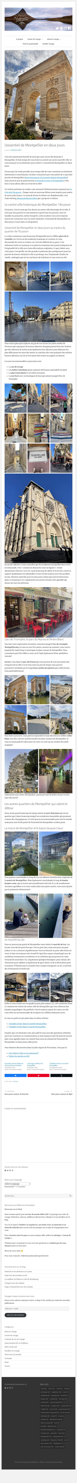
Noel (56, 1423)
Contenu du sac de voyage (15, 1339)
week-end (59, 1447)
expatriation (66, 1406)
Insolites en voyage (12, 1351)
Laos (61, 1416)
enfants (44, 1402)
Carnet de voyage (34, 39)
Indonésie (45, 1416)
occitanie (61, 1430)
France (53, 1409)
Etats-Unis (45, 1406)
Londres (44, 1419)
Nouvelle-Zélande (48, 1430)
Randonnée (46, 1436)
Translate (21, 1187)
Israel (54, 1416)
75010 (66, 1389)
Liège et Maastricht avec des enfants (19, 1287)
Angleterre (56, 1392)
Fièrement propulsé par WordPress (26, 1462)
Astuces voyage (53, 39)
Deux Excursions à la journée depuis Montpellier (46, 178)
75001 (43, 1389)
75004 (59, 1389)
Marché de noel (56, 1419)
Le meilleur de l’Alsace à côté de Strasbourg (21, 1279)
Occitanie (8, 1358)
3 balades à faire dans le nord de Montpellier (28, 1024)
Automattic (58, 1462)
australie (55, 1395)
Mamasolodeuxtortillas (27, 198)
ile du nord (65, 1412)
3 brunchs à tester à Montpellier (49, 181)
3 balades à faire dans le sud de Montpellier (27, 1027)
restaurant (58, 1436)
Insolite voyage (48, 44)
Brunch (64, 1395)
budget (44, 1399)
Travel (15, 1081)
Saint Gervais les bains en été (16, 1275)
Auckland (45, 1395)
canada (53, 1399)
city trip (63, 1399)
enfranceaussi (56, 1402)
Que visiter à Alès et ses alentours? (23, 1053)
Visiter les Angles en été (19, 1056)
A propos (19, 39)
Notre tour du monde (13, 1355)
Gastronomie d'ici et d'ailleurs (16, 1343)
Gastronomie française (50, 1412)
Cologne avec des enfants (14, 1283)
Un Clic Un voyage (15, 1315)
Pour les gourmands (30, 44)
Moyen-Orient (47, 1423)
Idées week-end (11, 1347)
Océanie (45, 1433)
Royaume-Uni (57, 1440)
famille (44, 1409)
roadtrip (45, 1440)
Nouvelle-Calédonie (48, 1426)
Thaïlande (57, 1443)
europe (55, 1406)
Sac (66, 1440)
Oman (54, 1433)
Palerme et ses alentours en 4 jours (18, 1272)
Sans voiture (46, 1443)
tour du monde (47, 1447)
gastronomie (64, 1409)
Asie (66, 1392)
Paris (7, 1362)
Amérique (45, 1392)
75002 (51, 1389)
